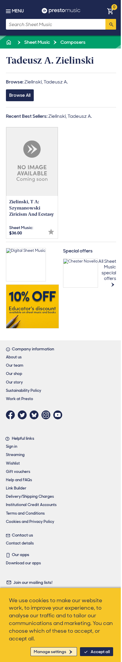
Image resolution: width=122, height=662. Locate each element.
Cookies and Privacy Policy (30, 521)
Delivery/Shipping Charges (30, 496)
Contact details (20, 543)
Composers (73, 42)
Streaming (15, 454)
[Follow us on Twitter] (24, 414)
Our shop (14, 373)
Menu (18, 11)
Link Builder (16, 488)
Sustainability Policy (23, 390)
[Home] (9, 42)
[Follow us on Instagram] (47, 414)
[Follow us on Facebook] (12, 414)
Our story (14, 382)
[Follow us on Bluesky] (35, 414)
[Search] (110, 24)
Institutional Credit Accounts (31, 504)
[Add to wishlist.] (51, 232)
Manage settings (50, 651)
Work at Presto (19, 398)
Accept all (100, 651)
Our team (14, 365)
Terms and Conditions (25, 513)
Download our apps (23, 563)
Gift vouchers (18, 471)
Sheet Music (36, 42)
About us (14, 357)
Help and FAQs (19, 479)
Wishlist (13, 463)
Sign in (11, 446)
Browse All (19, 95)
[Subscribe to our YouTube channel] (59, 414)
